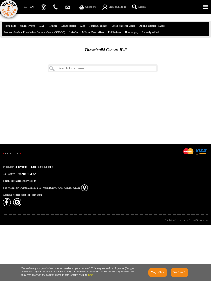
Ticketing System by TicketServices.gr (186, 219)
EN (32, 6)
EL (25, 6)
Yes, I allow (157, 272)
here (90, 274)
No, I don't (179, 272)
